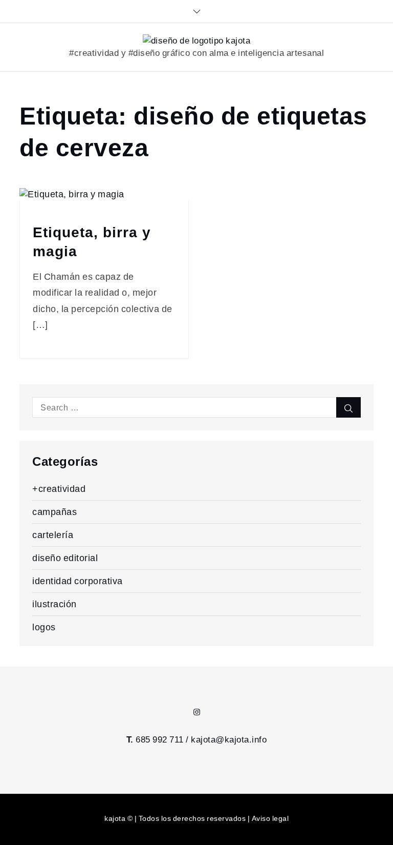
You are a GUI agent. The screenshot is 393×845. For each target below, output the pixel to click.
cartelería (52, 535)
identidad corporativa (77, 581)
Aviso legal (270, 818)
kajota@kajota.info (229, 739)
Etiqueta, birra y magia (92, 241)
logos (44, 627)
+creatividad (58, 488)
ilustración (54, 604)
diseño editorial (65, 558)
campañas (54, 512)
